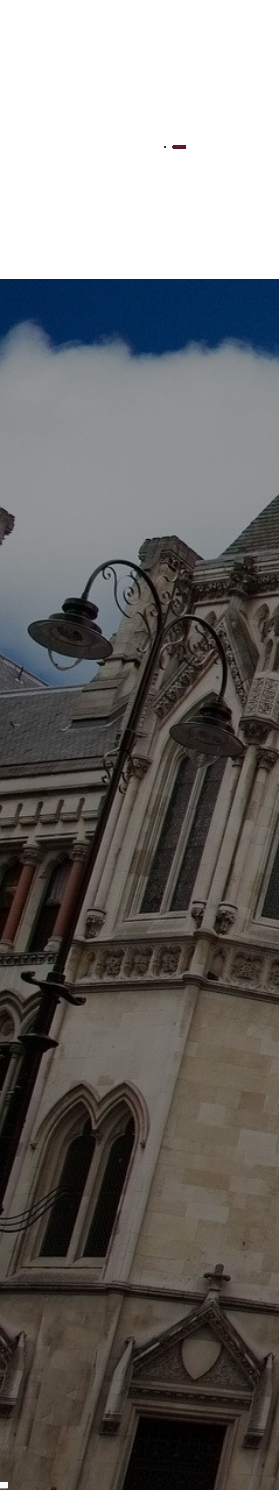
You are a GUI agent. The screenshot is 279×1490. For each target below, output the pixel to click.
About (105, 149)
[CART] (165, 149)
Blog (151, 149)
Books (119, 149)
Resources (134, 149)
